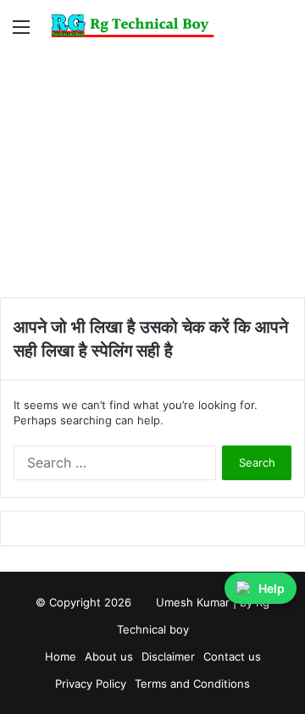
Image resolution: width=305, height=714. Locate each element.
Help (271, 588)
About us (109, 656)
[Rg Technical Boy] (137, 26)
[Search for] (283, 33)
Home (60, 656)
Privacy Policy (90, 683)
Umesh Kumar (193, 602)
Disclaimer (168, 656)
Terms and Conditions (192, 683)
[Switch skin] (254, 33)
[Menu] (21, 33)
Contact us (232, 656)
